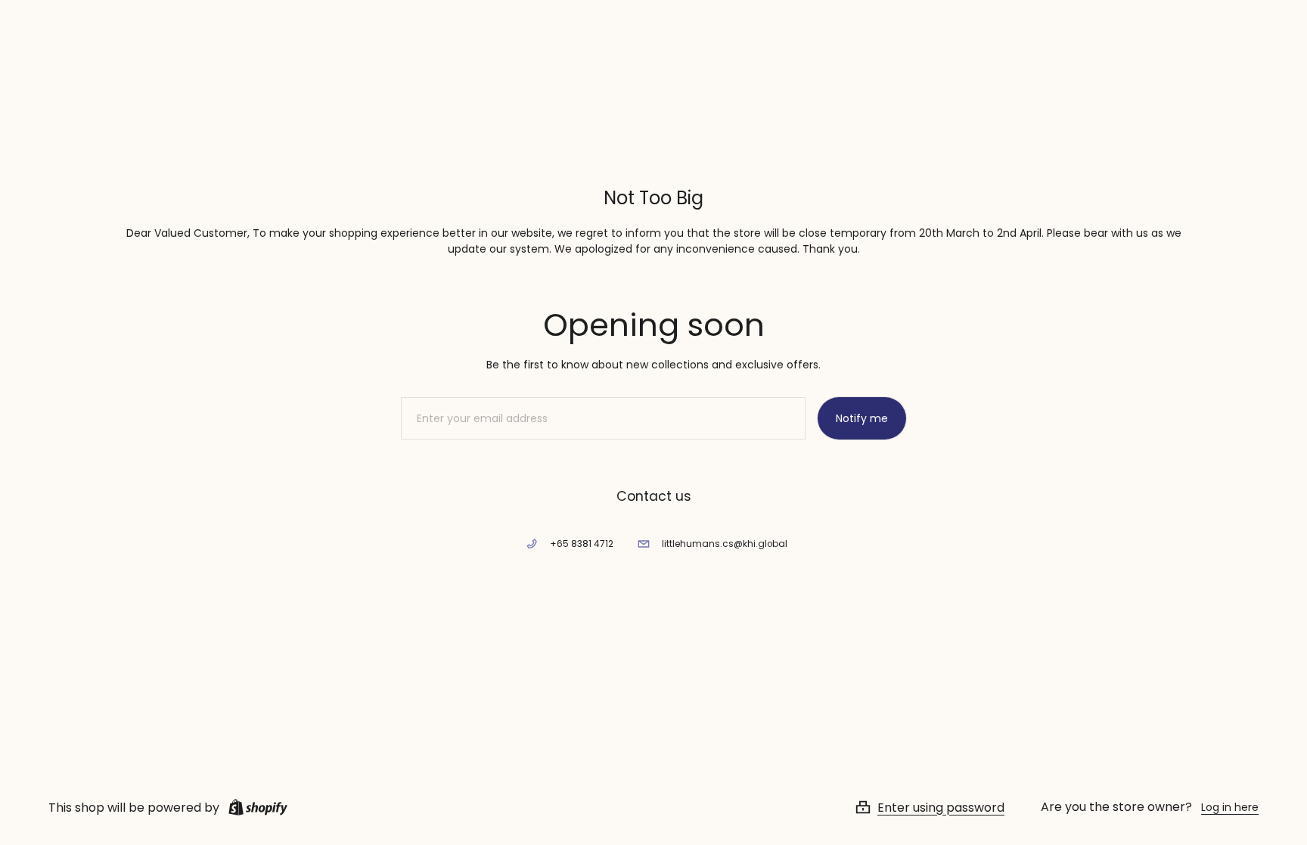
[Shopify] (254, 807)
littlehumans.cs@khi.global (724, 544)
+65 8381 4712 (581, 544)
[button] (948, 807)
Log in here (1230, 807)
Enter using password (940, 807)
